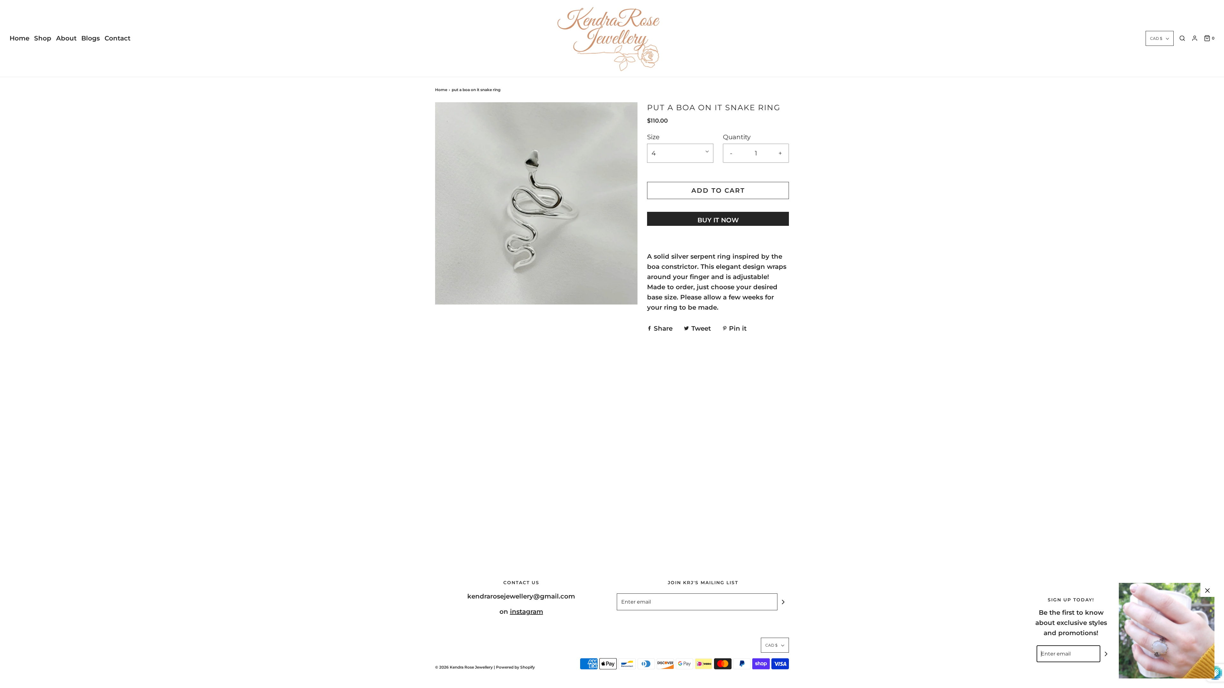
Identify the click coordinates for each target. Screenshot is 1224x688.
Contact (117, 38)
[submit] (783, 602)
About (66, 38)
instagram (526, 611)
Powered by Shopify (515, 667)
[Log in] (1194, 38)
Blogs (90, 38)
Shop (42, 38)
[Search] (1182, 38)
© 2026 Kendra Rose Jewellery (464, 667)
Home (19, 38)
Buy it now (718, 220)
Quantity (737, 137)
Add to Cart (718, 190)
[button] (1160, 38)
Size (653, 137)
